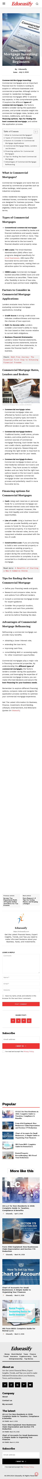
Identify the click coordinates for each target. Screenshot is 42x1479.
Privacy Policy (29, 1051)
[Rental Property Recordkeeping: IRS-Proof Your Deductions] (8, 1155)
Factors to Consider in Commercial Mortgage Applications (19, 142)
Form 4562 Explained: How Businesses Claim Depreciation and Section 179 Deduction (27, 1125)
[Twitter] (18, 1020)
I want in (20, 1046)
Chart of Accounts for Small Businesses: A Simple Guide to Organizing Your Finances (27, 1135)
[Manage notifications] (36, 1474)
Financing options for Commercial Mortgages (19, 152)
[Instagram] (11, 1384)
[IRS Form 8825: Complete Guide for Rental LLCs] (8, 1145)
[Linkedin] (17, 1384)
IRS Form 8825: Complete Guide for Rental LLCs (25, 1145)
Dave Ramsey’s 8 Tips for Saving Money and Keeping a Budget (30, 900)
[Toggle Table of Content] (34, 132)
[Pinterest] (23, 1020)
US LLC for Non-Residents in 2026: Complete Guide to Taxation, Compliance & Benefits (26, 1114)
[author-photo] (3, 1213)
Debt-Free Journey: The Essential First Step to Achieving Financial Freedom (21, 360)
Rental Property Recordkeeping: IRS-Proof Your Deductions (26, 1155)
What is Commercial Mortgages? (18, 135)
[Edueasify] (21, 918)
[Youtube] (30, 1384)
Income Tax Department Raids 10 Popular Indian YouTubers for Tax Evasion (11, 901)
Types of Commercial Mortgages (19, 138)
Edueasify (23, 69)
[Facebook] (13, 1020)
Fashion (21, 46)
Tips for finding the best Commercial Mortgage (20, 158)
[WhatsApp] (29, 1020)
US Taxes (5, 1421)
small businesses (12, 258)
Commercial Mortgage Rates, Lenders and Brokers (21, 147)
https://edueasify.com (21, 931)
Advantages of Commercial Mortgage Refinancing (20, 163)
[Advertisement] (21, 803)
